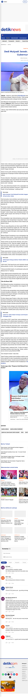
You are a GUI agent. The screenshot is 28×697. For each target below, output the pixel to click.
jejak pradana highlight (16, 429)
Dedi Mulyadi (21, 96)
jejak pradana (5, 429)
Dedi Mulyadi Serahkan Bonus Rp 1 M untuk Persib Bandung (13, 452)
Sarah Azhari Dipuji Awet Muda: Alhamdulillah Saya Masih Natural (19, 522)
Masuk (25, 1)
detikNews (3, 44)
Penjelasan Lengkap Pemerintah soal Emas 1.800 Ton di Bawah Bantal (20, 539)
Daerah (18, 41)
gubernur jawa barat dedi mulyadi (10, 432)
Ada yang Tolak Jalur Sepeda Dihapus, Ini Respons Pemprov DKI (6, 522)
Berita (8, 38)
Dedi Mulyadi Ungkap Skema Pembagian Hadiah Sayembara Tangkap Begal (12, 457)
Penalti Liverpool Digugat (7, 499)
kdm (22, 432)
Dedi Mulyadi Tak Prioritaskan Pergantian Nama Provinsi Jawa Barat (12, 461)
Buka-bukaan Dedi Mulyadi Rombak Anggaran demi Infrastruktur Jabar (12, 448)
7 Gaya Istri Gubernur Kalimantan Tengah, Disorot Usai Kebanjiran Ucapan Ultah (8, 484)
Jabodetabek (14, 38)
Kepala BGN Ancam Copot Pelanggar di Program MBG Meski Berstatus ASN (6, 539)
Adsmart (4, 41)
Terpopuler (11, 41)
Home (3, 38)
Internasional (22, 38)
